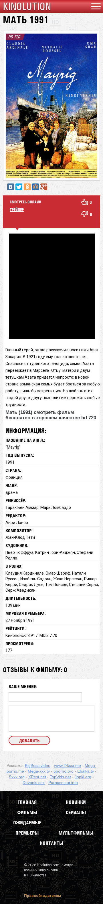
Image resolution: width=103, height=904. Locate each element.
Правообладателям (42, 895)
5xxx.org (17, 777)
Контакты (51, 843)
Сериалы (76, 812)
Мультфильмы (76, 833)
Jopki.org (83, 777)
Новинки (76, 802)
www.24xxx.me (67, 765)
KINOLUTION (27, 6)
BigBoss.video (37, 765)
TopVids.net (60, 777)
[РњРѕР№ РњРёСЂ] (35, 186)
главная (27, 802)
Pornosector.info (63, 782)
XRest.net (37, 777)
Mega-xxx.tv (39, 771)
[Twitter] (18, 186)
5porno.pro (64, 771)
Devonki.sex (34, 782)
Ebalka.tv (85, 771)
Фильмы (27, 812)
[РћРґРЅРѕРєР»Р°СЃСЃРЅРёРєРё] (27, 186)
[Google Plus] (43, 186)
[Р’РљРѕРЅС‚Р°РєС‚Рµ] (10, 186)
